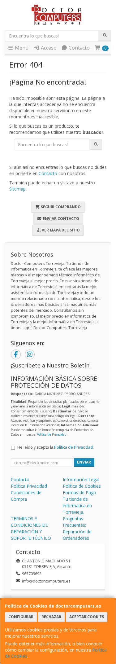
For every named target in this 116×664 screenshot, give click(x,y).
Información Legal (81, 479)
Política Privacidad (29, 486)
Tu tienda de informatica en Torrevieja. (77, 505)
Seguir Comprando (60, 206)
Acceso (48, 47)
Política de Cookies (82, 486)
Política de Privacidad (52, 434)
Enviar (84, 462)
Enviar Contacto (60, 218)
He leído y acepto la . (55, 447)
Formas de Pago (79, 492)
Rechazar (51, 616)
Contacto (78, 47)
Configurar (20, 616)
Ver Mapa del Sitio (60, 230)
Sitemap (17, 189)
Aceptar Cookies (86, 616)
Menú (21, 47)
